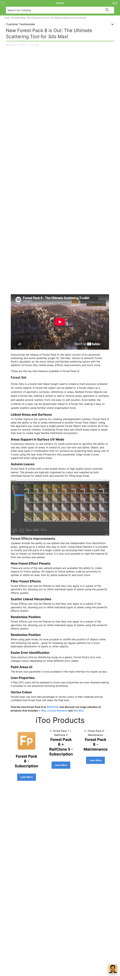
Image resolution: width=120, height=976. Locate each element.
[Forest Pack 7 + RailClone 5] (61, 734)
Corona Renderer (57, 710)
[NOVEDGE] (60, 3)
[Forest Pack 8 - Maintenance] (96, 734)
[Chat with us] (112, 968)
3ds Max (78, 710)
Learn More (26, 777)
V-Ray (42, 710)
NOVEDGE (52, 706)
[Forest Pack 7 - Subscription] (26, 751)
